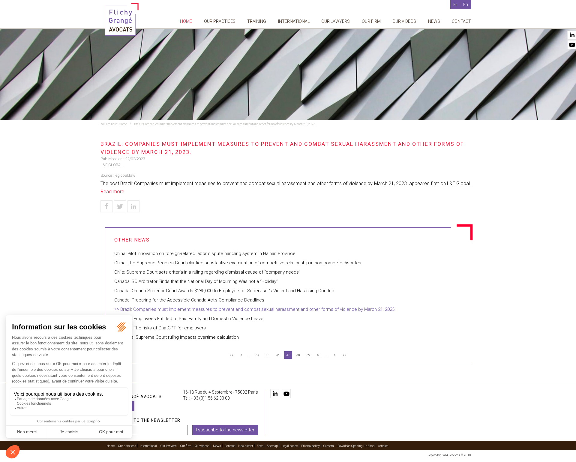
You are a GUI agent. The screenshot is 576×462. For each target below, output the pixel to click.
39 (308, 355)
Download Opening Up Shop (356, 446)
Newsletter (245, 446)
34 (257, 355)
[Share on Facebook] (106, 206)
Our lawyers (335, 21)
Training (256, 21)
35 (267, 355)
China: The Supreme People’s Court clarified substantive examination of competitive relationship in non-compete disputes (237, 263)
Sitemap (272, 446)
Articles (383, 446)
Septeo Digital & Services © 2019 (449, 455)
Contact (461, 21)
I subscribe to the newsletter (225, 430)
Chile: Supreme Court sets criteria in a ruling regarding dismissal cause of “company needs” (207, 272)
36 (278, 355)
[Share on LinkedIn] (134, 206)
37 (288, 355)
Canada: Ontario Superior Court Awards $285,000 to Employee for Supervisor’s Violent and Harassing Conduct (225, 290)
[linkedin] (274, 393)
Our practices (220, 21)
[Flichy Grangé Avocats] (122, 19)
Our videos (404, 21)
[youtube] (286, 393)
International (294, 21)
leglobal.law (125, 175)
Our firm (371, 21)
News (434, 21)
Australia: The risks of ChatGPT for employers (160, 328)
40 (318, 355)
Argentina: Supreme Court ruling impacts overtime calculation (176, 337)
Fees (260, 446)
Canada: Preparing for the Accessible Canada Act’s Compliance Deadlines (189, 300)
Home (186, 21)
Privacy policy (310, 446)
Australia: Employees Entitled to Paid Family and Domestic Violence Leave (188, 318)
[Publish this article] (120, 206)
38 (298, 355)
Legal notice (289, 446)
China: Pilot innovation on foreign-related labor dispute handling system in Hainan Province (205, 253)
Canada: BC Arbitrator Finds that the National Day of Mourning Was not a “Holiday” (196, 281)
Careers (328, 446)
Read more (112, 191)
